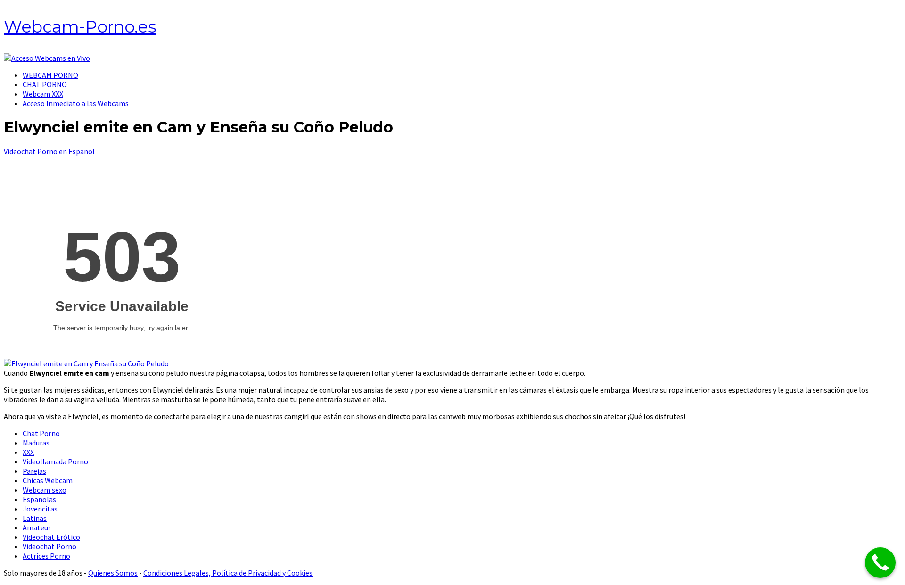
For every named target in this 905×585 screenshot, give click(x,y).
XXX (28, 452)
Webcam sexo (44, 489)
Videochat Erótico (51, 537)
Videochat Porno (49, 546)
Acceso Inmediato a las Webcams (76, 103)
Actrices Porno (46, 555)
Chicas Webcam (48, 480)
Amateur (37, 527)
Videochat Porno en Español (49, 151)
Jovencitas (40, 508)
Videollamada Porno (55, 461)
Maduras (36, 442)
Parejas (34, 471)
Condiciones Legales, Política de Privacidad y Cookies (228, 572)
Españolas (39, 499)
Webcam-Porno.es (80, 26)
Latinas (35, 518)
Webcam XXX (43, 94)
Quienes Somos (113, 572)
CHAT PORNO (45, 84)
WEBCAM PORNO (50, 75)
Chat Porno (41, 433)
